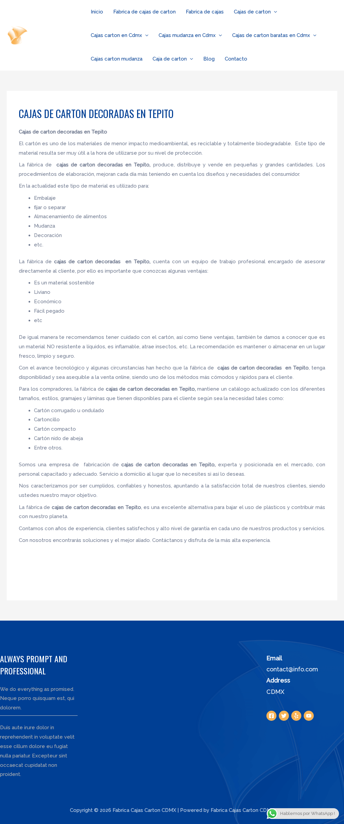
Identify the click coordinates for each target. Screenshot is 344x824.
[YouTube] (309, 716)
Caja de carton (170, 59)
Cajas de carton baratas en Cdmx (271, 35)
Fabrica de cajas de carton (144, 12)
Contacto (236, 59)
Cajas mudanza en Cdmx (187, 35)
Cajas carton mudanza (116, 59)
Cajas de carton (252, 12)
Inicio (97, 12)
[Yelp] (296, 716)
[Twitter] (284, 716)
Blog (209, 59)
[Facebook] (271, 716)
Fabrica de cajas (205, 12)
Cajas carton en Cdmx (116, 35)
